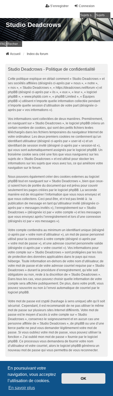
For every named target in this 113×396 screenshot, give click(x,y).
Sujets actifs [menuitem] (103, 15)
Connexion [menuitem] (87, 6)
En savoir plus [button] (21, 388)
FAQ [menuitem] (3, 44)
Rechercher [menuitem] (14, 44)
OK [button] (83, 378)
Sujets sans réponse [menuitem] (87, 15)
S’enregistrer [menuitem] (59, 6)
